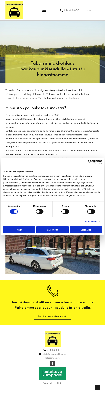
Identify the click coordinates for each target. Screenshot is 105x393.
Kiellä (19, 230)
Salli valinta (52, 230)
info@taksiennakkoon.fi (54, 353)
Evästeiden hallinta (52, 383)
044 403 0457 (71, 10)
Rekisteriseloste (52, 357)
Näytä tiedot (91, 221)
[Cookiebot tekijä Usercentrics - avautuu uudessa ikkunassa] (90, 162)
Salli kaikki (86, 230)
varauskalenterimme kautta (21, 98)
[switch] (39, 211)
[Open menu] (44, 10)
